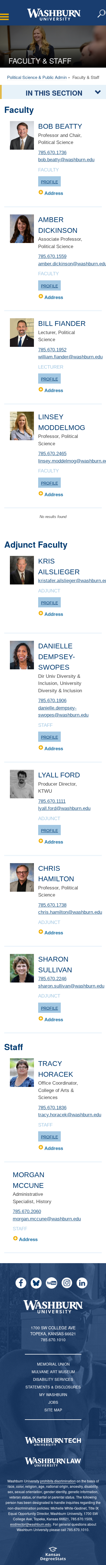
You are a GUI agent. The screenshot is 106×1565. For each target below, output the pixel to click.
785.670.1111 (52, 801)
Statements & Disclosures (53, 1387)
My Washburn (53, 1394)
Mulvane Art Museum (53, 1371)
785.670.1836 (52, 1107)
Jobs (53, 1402)
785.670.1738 (52, 905)
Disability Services (53, 1379)
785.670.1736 (52, 152)
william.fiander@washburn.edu (70, 357)
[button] (102, 14)
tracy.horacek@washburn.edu (69, 1114)
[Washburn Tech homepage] (53, 1441)
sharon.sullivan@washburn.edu (71, 986)
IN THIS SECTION (54, 93)
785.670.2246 (52, 978)
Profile (49, 182)
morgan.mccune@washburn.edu (47, 1219)
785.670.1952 (52, 349)
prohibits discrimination (58, 1480)
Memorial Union (53, 1364)
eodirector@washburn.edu (30, 1524)
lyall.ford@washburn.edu (64, 808)
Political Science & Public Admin (37, 77)
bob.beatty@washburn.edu (66, 159)
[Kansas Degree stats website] (53, 1556)
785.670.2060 (27, 1211)
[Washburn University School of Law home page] (53, 1462)
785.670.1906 (52, 700)
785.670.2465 (52, 453)
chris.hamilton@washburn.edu (70, 912)
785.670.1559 (52, 256)
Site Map (53, 1410)
